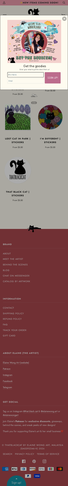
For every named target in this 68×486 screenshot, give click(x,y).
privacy (34, 102)
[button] (64, 18)
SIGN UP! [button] (53, 77)
